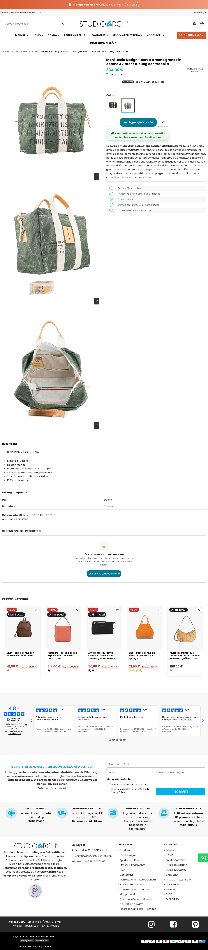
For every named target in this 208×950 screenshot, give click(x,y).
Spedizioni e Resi (129, 860)
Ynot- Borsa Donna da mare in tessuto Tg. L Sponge (142, 655)
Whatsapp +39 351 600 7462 (88, 861)
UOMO (170, 855)
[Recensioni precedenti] (31, 721)
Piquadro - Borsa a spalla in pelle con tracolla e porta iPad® (62, 655)
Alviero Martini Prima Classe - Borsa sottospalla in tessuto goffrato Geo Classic (185, 657)
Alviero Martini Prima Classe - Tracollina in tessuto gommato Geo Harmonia (101, 657)
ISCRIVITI (180, 791)
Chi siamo (125, 850)
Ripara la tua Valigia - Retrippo (138, 909)
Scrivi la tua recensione (106, 573)
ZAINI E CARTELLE (176, 860)
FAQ (40, 12)
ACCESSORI (172, 884)
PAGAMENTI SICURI (138, 808)
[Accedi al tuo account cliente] (194, 23)
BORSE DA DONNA (176, 865)
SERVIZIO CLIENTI (36, 808)
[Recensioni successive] (203, 721)
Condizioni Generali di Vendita (137, 899)
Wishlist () (200, 12)
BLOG (169, 894)
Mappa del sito (128, 894)
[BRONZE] (8, 670)
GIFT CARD (172, 899)
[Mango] (137, 670)
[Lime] (130, 670)
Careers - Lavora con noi (134, 889)
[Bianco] (96, 670)
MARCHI (170, 889)
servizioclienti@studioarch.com (94, 856)
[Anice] (133, 670)
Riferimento (10, 515)
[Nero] (49, 670)
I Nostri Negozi (128, 855)
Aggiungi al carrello (141, 122)
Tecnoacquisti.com (41, 946)
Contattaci (126, 875)
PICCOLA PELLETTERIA (179, 879)
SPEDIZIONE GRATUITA (87, 808)
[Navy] (93, 670)
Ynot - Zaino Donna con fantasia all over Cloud (20, 654)
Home (5, 12)
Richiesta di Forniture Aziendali (138, 879)
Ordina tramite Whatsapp (23, 12)
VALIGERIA (172, 875)
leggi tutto (187, 719)
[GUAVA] (140, 670)
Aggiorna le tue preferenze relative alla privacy (34, 936)
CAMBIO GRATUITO (188, 808)
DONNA (170, 850)
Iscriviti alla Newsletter (133, 884)
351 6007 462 (36, 821)
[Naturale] (171, 670)
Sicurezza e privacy (131, 904)
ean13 (6, 519)
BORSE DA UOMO (176, 870)
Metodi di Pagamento (132, 865)
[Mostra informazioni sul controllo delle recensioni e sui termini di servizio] (26, 724)
